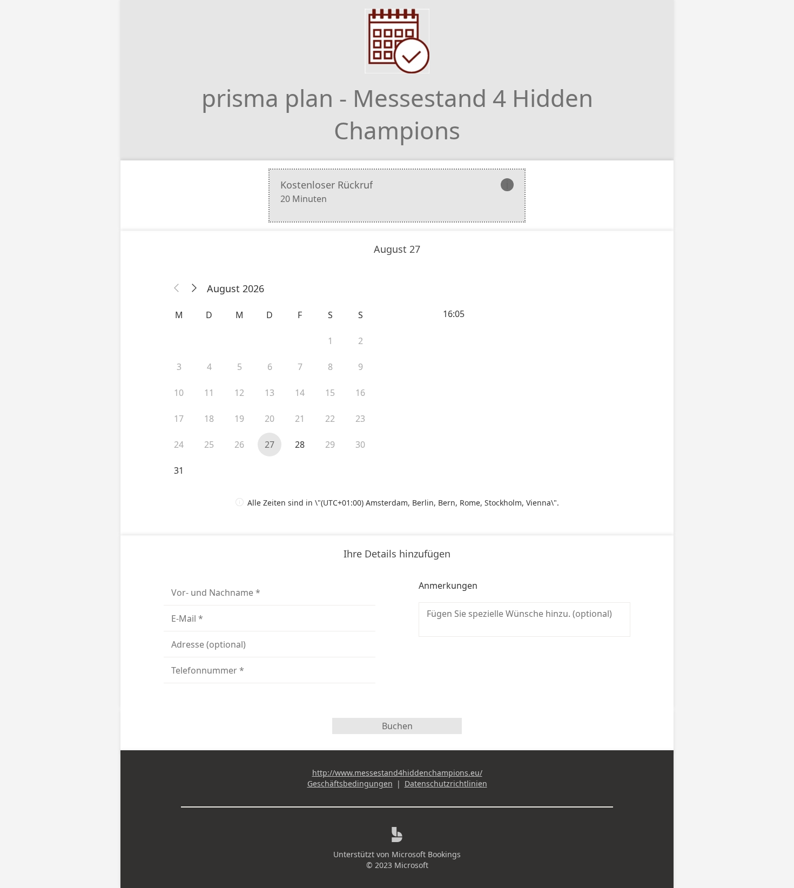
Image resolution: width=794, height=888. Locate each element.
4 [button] (209, 367)
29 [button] (330, 444)
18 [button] (209, 419)
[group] (524, 314)
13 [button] (269, 393)
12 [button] (239, 393)
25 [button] (209, 444)
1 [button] (330, 341)
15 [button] (330, 393)
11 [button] (209, 393)
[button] (176, 288)
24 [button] (179, 444)
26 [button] (239, 444)
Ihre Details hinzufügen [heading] (397, 553)
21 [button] (300, 419)
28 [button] (300, 444)
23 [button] (360, 419)
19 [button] (239, 419)
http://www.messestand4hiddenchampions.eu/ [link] (397, 773)
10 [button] (179, 393)
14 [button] (300, 393)
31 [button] (179, 470)
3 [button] (179, 367)
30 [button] (360, 444)
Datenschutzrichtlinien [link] (446, 783)
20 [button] (269, 419)
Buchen (397, 726)
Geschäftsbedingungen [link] (350, 783)
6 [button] (269, 367)
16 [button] (360, 393)
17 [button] (179, 419)
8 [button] (330, 367)
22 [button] (330, 419)
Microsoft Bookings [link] (426, 854)
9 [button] (360, 367)
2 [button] (360, 341)
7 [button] (300, 367)
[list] (397, 195)
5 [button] (239, 367)
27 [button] (269, 444)
